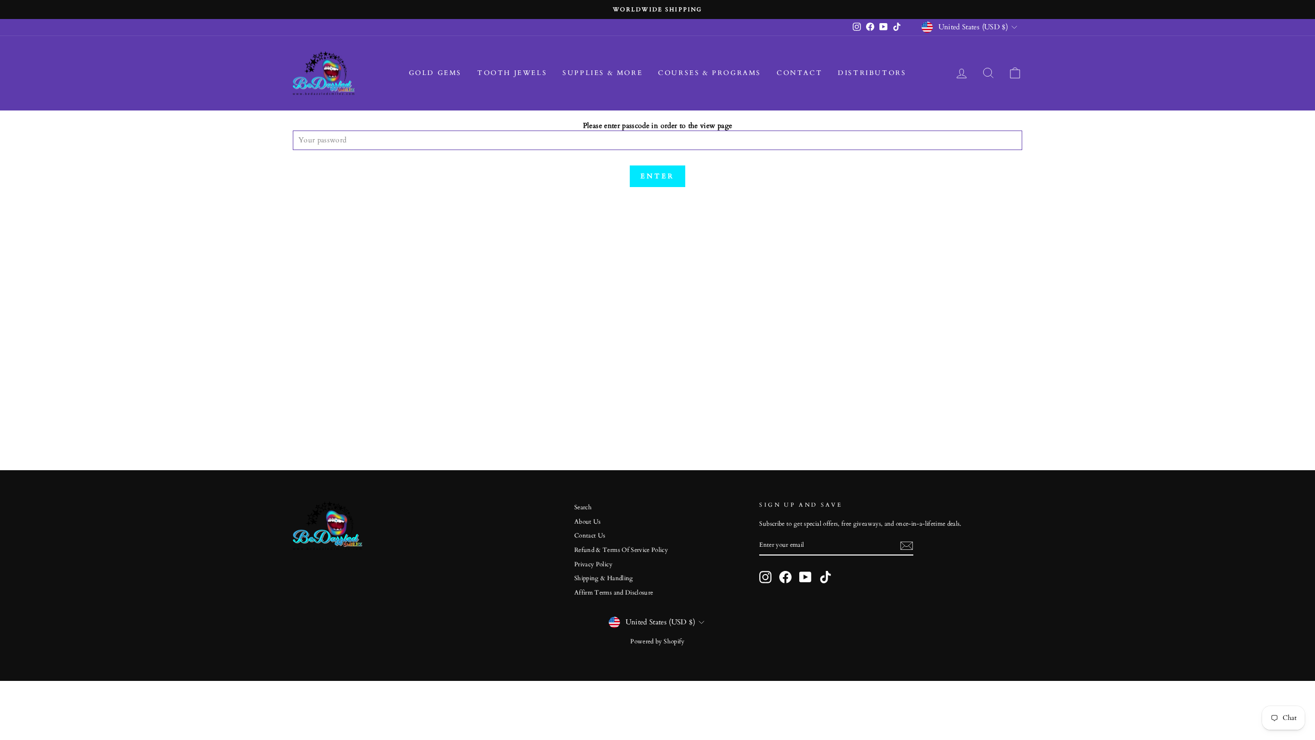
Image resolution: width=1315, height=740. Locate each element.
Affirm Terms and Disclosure (613, 592)
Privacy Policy (593, 564)
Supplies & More (602, 73)
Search (583, 507)
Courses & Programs (709, 73)
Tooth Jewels (512, 73)
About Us (587, 521)
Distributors (872, 73)
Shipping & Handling (603, 578)
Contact (799, 73)
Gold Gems (435, 73)
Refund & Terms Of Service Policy (621, 550)
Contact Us (590, 535)
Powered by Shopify (657, 641)
